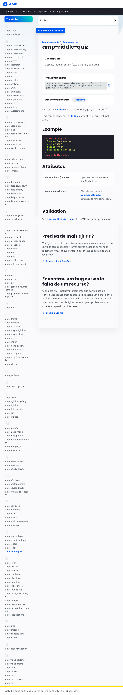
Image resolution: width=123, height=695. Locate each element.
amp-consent (11, 170)
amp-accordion (12, 64)
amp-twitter (11, 637)
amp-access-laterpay (15, 49)
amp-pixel (10, 513)
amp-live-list (11, 416)
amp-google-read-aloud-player (16, 295)
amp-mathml (11, 427)
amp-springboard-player (16, 595)
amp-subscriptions (14, 614)
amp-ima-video (12, 326)
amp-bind (10, 129)
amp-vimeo (10, 671)
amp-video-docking (15, 659)
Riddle (60, 109)
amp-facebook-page (15, 240)
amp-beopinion (13, 125)
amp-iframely (12, 322)
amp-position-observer (16, 521)
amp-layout (11, 397)
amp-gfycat (11, 279)
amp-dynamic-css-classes (17, 203)
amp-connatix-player (15, 167)
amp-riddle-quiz (13, 551)
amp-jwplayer (12, 375)
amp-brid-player (13, 140)
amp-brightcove (13, 144)
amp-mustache (12, 450)
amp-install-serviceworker (16, 359)
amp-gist (9, 282)
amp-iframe (11, 318)
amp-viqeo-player (14, 679)
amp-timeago (12, 629)
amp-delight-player (15, 197)
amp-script (10, 562)
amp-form (10, 256)
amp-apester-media (15, 95)
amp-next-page (13, 465)
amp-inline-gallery (14, 345)
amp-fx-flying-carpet (15, 264)
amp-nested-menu (14, 461)
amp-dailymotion (13, 182)
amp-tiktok (10, 625)
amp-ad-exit (11, 72)
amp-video (10, 667)
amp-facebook (12, 244)
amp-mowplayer (13, 446)
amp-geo (9, 275)
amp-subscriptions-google (17, 609)
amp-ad (9, 76)
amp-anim (10, 87)
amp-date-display (14, 189)
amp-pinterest (12, 509)
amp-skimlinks (12, 574)
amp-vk (9, 682)
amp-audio (10, 103)
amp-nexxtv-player (14, 468)
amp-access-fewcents (16, 45)
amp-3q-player (12, 34)
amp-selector (11, 566)
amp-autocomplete (14, 110)
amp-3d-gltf (11, 30)
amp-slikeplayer (13, 578)
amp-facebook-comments (16, 232)
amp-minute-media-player (17, 441)
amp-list (9, 412)
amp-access (11, 60)
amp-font (10, 252)
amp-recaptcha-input (16, 540)
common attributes (91, 194)
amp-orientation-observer (16, 493)
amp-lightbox (12, 405)
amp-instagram (13, 353)
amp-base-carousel (15, 122)
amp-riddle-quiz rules (60, 219)
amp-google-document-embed (16, 288)
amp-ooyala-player (14, 487)
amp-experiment (13, 219)
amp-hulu (10, 307)
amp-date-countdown (16, 185)
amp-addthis (11, 80)
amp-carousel (12, 163)
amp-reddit (11, 543)
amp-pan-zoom (13, 505)
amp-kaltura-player (15, 386)
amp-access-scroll (14, 57)
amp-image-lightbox (15, 330)
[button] (116, 4)
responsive (79, 99)
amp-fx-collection (14, 260)
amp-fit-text (11, 248)
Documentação (50, 42)
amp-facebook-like (14, 237)
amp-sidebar (11, 570)
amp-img (9, 338)
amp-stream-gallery (15, 604)
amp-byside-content (15, 148)
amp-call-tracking (14, 159)
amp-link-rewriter (14, 409)
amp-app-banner (13, 99)
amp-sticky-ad (12, 600)
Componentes (70, 42)
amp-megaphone (14, 435)
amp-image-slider (14, 334)
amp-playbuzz (12, 517)
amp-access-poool (14, 53)
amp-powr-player (14, 525)
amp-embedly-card (14, 215)
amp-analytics (12, 83)
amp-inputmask (13, 349)
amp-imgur (11, 341)
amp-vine (10, 675)
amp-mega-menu (14, 431)
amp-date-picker (13, 193)
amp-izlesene (12, 364)
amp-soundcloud (13, 589)
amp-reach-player (14, 536)
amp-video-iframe (14, 663)
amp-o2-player (12, 480)
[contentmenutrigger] (78, 20)
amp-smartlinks (13, 582)
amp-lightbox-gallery (15, 401)
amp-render (11, 547)
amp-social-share (14, 585)
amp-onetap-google (15, 483)
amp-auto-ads (12, 107)
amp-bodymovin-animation (17, 135)
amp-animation (13, 91)
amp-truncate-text (14, 633)
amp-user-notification (16, 648)
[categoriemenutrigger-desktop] (50, 30)
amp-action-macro (14, 68)
